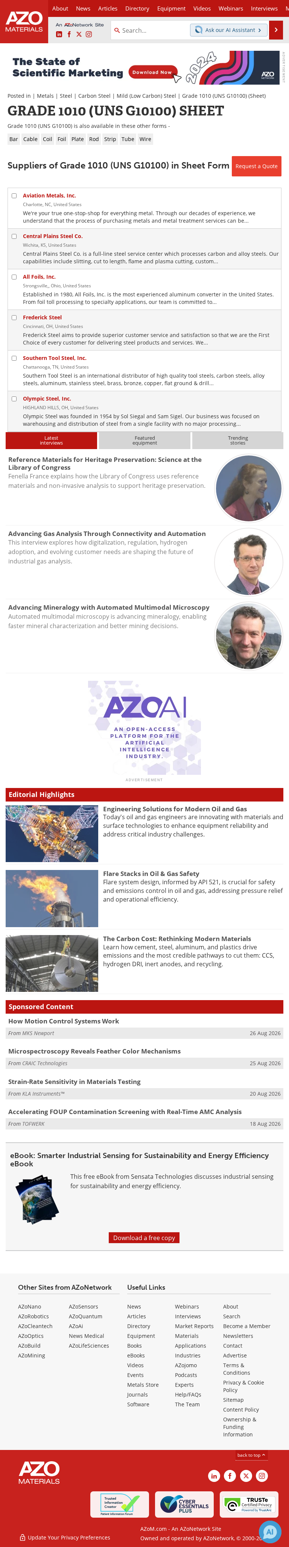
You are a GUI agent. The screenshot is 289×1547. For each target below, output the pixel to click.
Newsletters (238, 1335)
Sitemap (233, 1399)
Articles (136, 1316)
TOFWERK (33, 1123)
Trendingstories (238, 440)
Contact (232, 1345)
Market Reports (194, 1326)
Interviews (188, 1316)
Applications (190, 1345)
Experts (184, 1384)
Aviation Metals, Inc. (49, 195)
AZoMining (31, 1355)
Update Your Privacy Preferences (68, 1537)
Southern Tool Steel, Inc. (55, 357)
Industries (188, 1355)
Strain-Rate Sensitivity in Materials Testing (74, 1081)
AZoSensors (83, 1306)
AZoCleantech (35, 1326)
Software (138, 1404)
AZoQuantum (85, 1316)
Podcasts (186, 1374)
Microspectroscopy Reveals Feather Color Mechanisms (94, 1051)
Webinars (187, 1306)
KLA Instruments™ (43, 1093)
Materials (187, 1335)
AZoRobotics (33, 1316)
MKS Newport (38, 1033)
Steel (66, 95)
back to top (249, 1455)
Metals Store (143, 1384)
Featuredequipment (144, 440)
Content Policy (241, 1409)
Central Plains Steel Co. (53, 236)
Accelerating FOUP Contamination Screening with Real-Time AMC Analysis (125, 1111)
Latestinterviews (51, 440)
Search (231, 1316)
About (230, 1306)
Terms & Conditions (236, 1369)
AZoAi (76, 1326)
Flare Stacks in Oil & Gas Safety (151, 873)
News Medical (86, 1335)
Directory (137, 8)
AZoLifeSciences (89, 1345)
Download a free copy (144, 1238)
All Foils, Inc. (39, 276)
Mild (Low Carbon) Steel (146, 95)
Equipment (141, 1335)
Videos (135, 1365)
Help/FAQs (188, 1394)
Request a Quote (257, 166)
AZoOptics (31, 1335)
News (134, 1306)
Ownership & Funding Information (239, 1427)
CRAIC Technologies (44, 1063)
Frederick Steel (42, 317)
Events (135, 1374)
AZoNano (29, 1306)
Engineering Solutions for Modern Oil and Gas (175, 809)
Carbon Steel (94, 95)
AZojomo (186, 1365)
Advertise (235, 1355)
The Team (187, 1404)
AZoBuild (29, 1345)
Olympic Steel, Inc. (47, 398)
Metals (45, 95)
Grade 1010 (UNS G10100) (214, 95)
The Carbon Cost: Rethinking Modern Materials (177, 938)
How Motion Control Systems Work (63, 1021)
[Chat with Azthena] (270, 1532)
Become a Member (247, 1326)
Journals (137, 1394)
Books (134, 1345)
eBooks (136, 1355)
